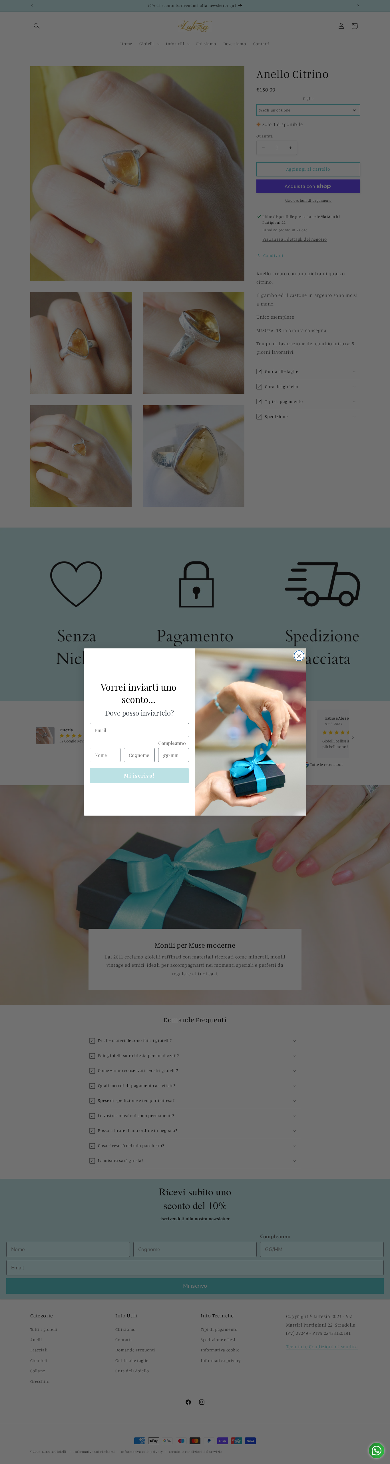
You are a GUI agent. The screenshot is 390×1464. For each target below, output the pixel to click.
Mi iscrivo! (139, 775)
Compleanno (172, 743)
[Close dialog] (299, 656)
